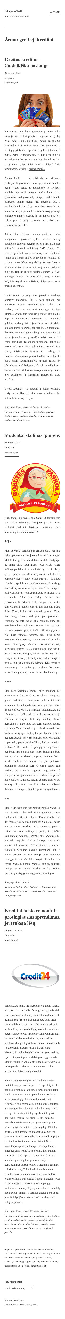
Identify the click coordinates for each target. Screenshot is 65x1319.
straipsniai (9, 77)
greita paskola (36, 1215)
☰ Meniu (55, 12)
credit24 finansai (21, 1215)
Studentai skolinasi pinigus (32, 435)
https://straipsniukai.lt (15, 1249)
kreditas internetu (21, 419)
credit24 (17, 411)
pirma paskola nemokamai (44, 891)
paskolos (26, 891)
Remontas (45, 406)
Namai (36, 406)
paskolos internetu (32, 1228)
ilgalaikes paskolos (38, 887)
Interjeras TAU (13, 11)
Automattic (32, 1304)
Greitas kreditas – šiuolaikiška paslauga (27, 62)
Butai (18, 406)
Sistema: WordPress (14, 1300)
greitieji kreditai (20, 887)
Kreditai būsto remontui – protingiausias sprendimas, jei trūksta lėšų (32, 916)
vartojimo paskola (13, 895)
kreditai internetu (46, 415)
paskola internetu (13, 891)
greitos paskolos (20, 415)
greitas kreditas (37, 168)
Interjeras (27, 406)
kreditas (8, 419)
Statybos (44, 1210)
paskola (44, 1223)
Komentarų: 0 (11, 82)
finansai (25, 411)
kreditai (33, 415)
